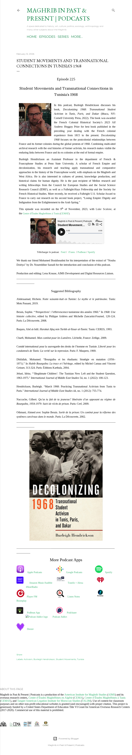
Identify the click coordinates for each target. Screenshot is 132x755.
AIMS (111, 694)
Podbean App (33, 612)
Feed (63, 252)
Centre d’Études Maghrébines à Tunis (105, 697)
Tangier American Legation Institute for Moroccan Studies (48, 700)
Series (63, 37)
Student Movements (66, 659)
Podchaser (72, 612)
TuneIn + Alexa (75, 583)
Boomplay (21, 600)
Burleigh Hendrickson (44, 659)
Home (32, 37)
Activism (28, 659)
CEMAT (65, 213)
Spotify (91, 252)
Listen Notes (74, 596)
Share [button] (19, 654)
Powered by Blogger (69, 738)
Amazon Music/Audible (40, 583)
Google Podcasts (74, 572)
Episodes (47, 37)
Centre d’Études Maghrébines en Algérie (51, 697)
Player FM (32, 596)
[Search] (113, 9)
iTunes (71, 252)
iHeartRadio (32, 587)
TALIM (86, 700)
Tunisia (80, 659)
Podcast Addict (60, 617)
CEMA (78, 697)
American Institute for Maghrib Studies (85, 694)
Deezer (30, 629)
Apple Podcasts (34, 572)
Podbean (82, 252)
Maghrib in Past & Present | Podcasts (58, 14)
